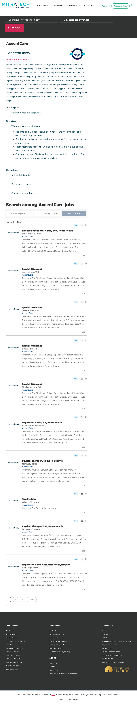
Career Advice (11, 638)
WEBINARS (59, 5)
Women (104, 631)
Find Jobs (10, 631)
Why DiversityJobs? (57, 634)
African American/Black (111, 652)
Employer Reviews (57, 638)
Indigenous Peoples (109, 645)
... (6, 605)
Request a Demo (120, 6)
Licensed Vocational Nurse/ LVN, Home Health (47, 230)
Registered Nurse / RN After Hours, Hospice (46, 564)
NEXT (31, 599)
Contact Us (54, 670)
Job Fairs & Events (13, 655)
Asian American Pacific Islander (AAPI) (116, 641)
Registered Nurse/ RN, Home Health (42, 422)
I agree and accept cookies (69, 699)
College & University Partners (60, 641)
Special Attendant (32, 269)
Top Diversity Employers (15, 641)
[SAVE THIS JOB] (86, 225)
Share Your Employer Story (60, 652)
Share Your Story (12, 669)
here (53, 695)
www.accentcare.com (17, 59)
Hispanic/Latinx (107, 648)
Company (53, 663)
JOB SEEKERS (43, 5)
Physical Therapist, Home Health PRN (42, 461)
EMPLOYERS (88, 5)
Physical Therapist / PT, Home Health (42, 526)
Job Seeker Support (14, 662)
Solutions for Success (14, 648)
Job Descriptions (12, 645)
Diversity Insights (12, 665)
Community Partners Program (113, 662)
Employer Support (57, 645)
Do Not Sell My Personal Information (63, 673)
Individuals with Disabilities (112, 655)
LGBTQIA (105, 638)
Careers (52, 667)
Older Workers (107, 658)
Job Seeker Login (13, 658)
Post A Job (54, 631)
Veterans (105, 634)
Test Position (29, 499)
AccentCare (27, 236)
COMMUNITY (71, 5)
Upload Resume (12, 634)
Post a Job (106, 6)
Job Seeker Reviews (14, 652)
